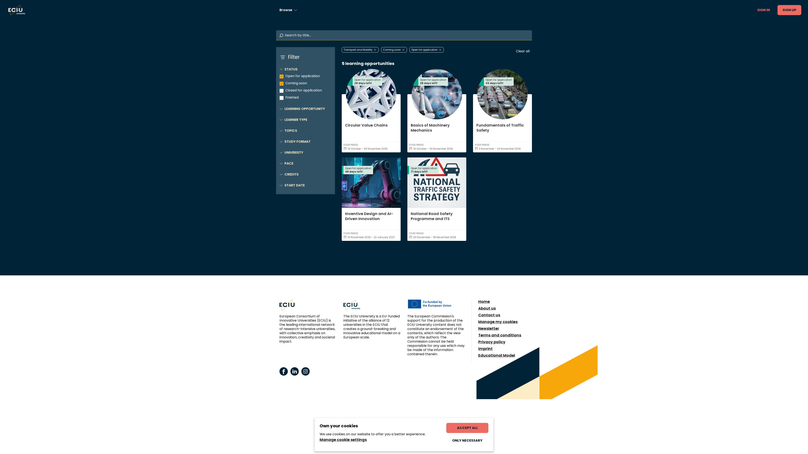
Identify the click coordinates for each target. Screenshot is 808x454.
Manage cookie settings (343, 439)
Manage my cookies (498, 321)
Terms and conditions (499, 335)
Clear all (523, 51)
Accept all (467, 427)
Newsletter (488, 328)
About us (487, 308)
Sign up (789, 10)
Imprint (485, 348)
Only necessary (467, 440)
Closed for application (303, 90)
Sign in (763, 10)
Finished (292, 97)
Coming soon (296, 83)
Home (484, 301)
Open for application (302, 76)
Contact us (489, 315)
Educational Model (496, 355)
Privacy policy (491, 341)
